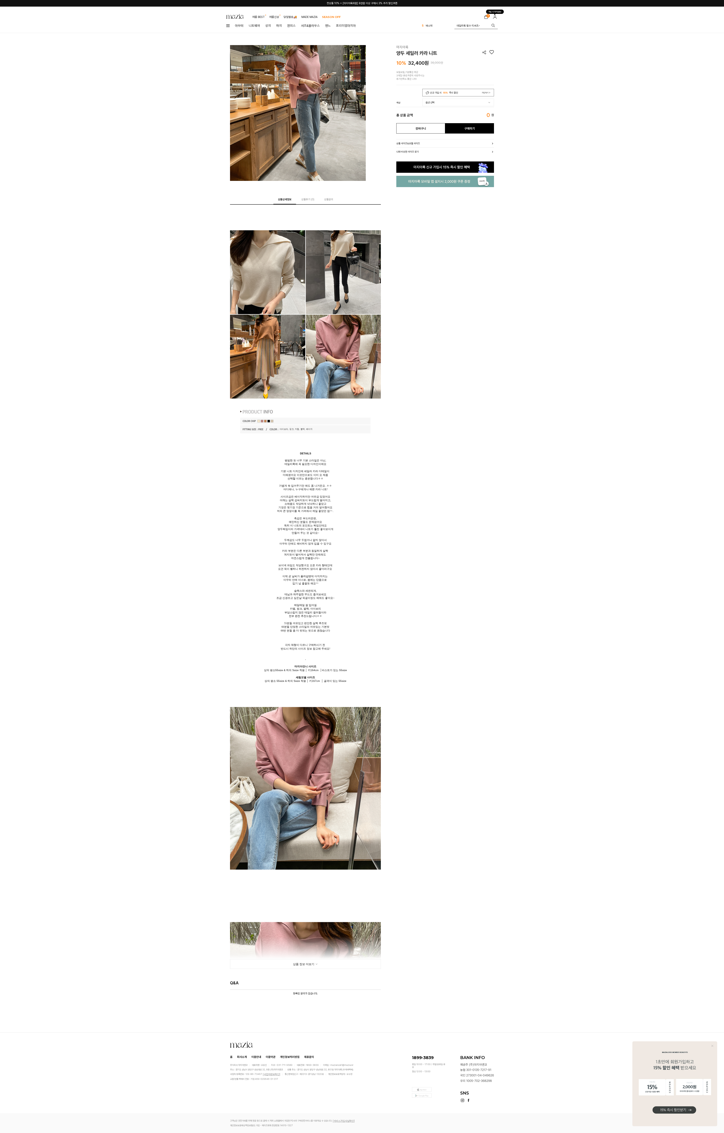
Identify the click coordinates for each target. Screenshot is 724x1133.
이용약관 (270, 1057)
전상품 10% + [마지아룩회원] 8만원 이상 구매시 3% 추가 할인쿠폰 (362, 3)
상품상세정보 (284, 199)
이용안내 (256, 1057)
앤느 (328, 26)
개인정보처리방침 (290, 1057)
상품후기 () (307, 199)
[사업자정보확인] (271, 1074)
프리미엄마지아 (346, 26)
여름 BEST (258, 17)
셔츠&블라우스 (310, 26)
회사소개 (242, 1057)
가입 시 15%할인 (495, 11)
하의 (279, 26)
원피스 (291, 26)
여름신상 (274, 17)
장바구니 (421, 128)
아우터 (239, 26)
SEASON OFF (331, 17)
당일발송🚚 (290, 17)
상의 (268, 26)
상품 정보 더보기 (304, 964)
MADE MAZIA (309, 17)
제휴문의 (309, 1057)
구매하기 (469, 128)
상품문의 (328, 199)
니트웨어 (254, 26)
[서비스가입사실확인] (344, 1120)
